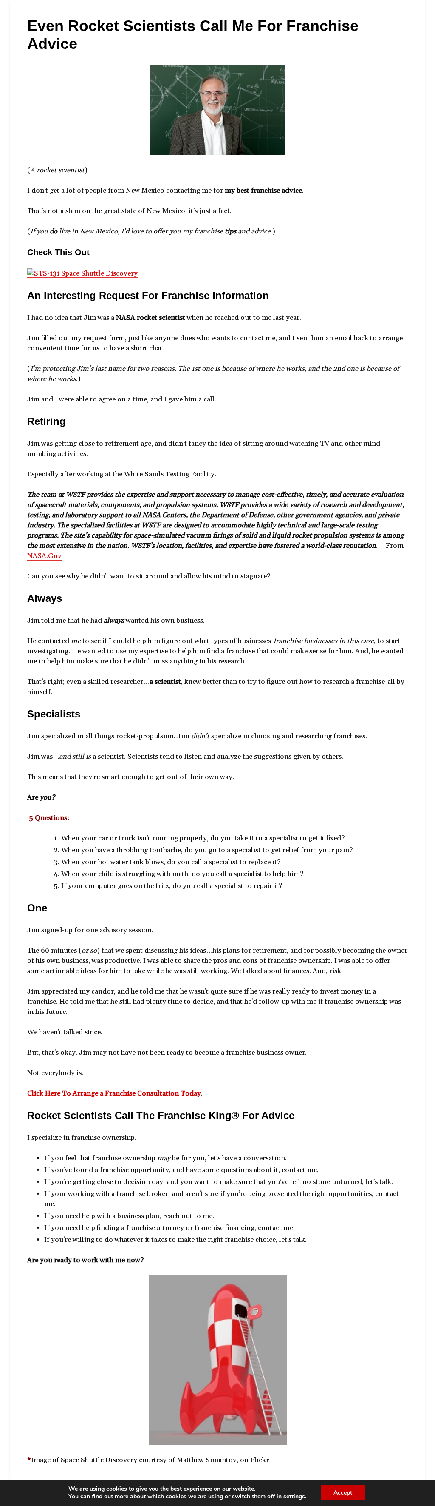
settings (294, 1496)
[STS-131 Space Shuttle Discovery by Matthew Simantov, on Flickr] (82, 273)
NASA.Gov (44, 556)
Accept (342, 1493)
